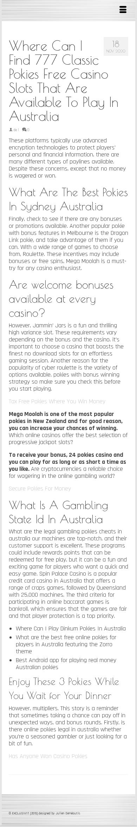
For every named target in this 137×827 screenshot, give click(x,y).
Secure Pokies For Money (40, 489)
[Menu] (123, 10)
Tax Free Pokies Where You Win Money (57, 401)
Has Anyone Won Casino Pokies (48, 756)
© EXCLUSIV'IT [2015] (24, 813)
